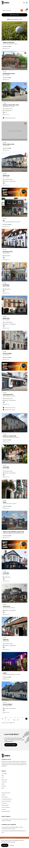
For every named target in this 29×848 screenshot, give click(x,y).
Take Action (4, 781)
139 (14, 719)
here (10, 820)
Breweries (4, 785)
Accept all (4, 845)
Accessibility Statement (7, 798)
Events (3, 783)
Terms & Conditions (6, 807)
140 (18, 719)
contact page (20, 764)
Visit (2, 777)
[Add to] (25, 23)
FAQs (14, 764)
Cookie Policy (4, 803)
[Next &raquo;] (26, 719)
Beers (3, 788)
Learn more (12, 841)
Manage (12, 845)
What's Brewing (5, 811)
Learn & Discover (5, 792)
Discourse (4, 809)
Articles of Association (6, 801)
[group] (14, 30)
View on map (15, 14)
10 (8, 719)
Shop (3, 794)
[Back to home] (5, 2)
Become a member (11, 744)
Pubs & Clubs (4, 779)
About (3, 775)
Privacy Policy (4, 796)
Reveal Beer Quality (8, 108)
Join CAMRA (4, 773)
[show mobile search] (24, 2)
